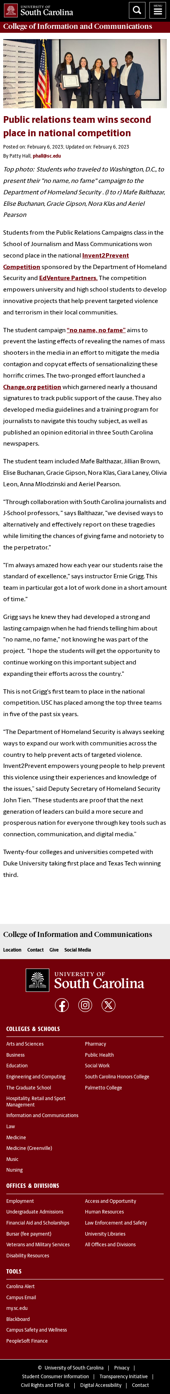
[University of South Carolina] (85, 980)
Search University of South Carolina (137, 10)
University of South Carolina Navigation (157, 10)
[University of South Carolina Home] (36, 9)
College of (77, 26)
